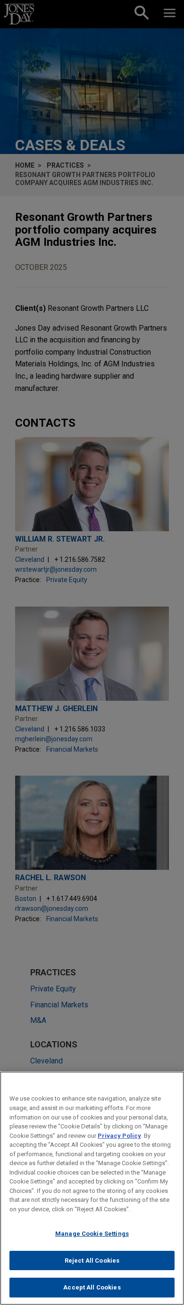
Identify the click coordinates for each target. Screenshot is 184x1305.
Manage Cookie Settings (92, 1233)
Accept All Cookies (91, 1287)
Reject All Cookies (92, 1260)
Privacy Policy (119, 1135)
